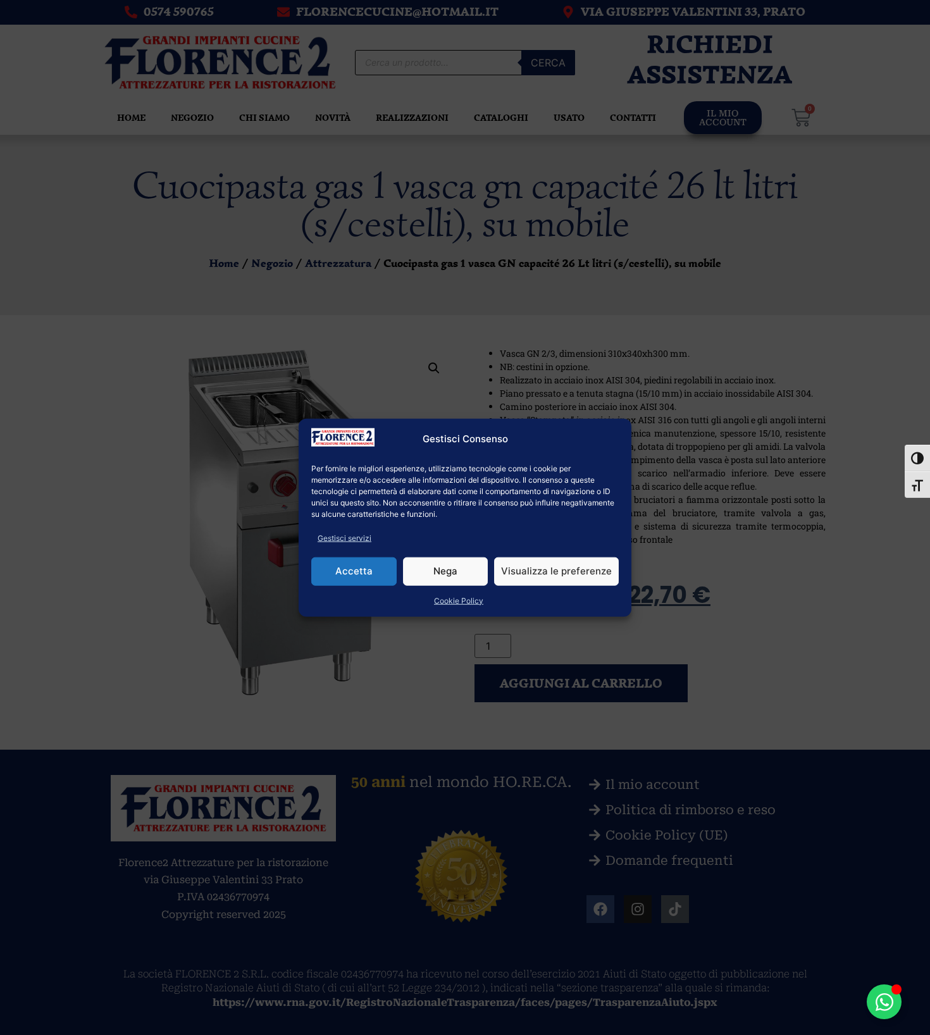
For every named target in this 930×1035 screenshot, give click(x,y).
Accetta (354, 571)
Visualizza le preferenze (556, 571)
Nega (445, 571)
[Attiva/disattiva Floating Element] (884, 1001)
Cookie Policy (458, 600)
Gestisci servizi (344, 537)
